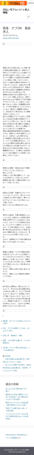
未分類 (7, 356)
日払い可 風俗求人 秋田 (12, 335)
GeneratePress (20, 452)
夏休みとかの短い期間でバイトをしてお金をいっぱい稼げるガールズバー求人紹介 (17, 397)
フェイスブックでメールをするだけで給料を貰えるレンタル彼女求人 (17, 416)
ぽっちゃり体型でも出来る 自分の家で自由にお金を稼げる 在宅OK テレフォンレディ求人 (17, 368)
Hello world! (10, 435)
